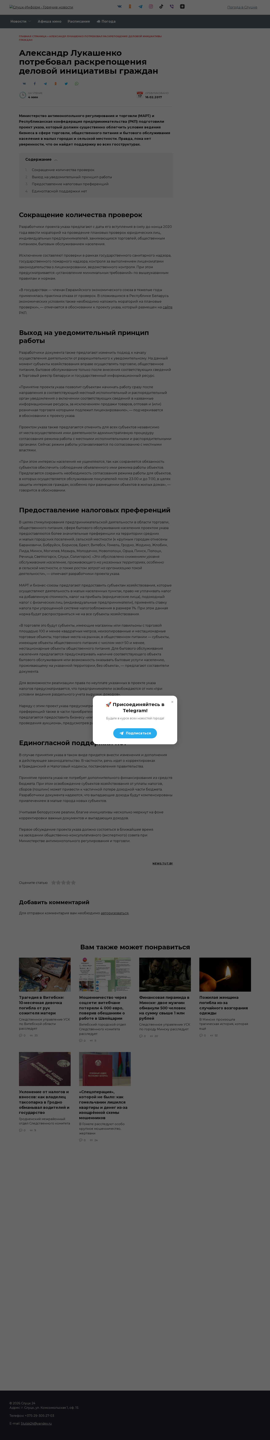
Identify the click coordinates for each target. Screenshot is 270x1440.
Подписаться (138, 733)
